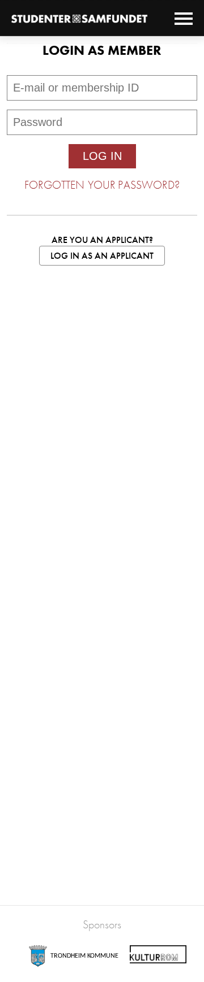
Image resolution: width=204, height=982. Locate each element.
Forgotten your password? (102, 184)
